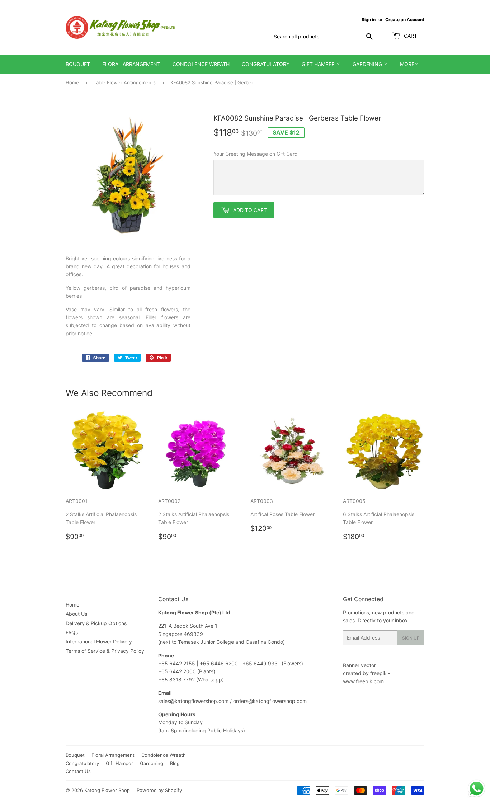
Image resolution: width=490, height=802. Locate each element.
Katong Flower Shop (107, 790)
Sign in (369, 19)
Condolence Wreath (201, 64)
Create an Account (404, 19)
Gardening (368, 64)
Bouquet (78, 64)
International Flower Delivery (99, 641)
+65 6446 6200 (219, 663)
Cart (409, 36)
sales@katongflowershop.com (193, 701)
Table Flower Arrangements (125, 82)
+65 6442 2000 (177, 671)
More (407, 64)
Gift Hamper (319, 64)
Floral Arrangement (131, 64)
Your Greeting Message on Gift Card (255, 154)
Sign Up (411, 638)
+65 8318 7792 (176, 679)
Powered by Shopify (159, 790)
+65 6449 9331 (262, 663)
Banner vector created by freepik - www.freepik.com (366, 673)
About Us (76, 614)
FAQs (72, 632)
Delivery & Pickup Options (96, 623)
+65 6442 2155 (177, 663)
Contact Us (78, 771)
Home (72, 82)
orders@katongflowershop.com (270, 701)
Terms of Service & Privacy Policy (105, 651)
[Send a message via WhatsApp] (476, 788)
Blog (175, 763)
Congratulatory (265, 64)
